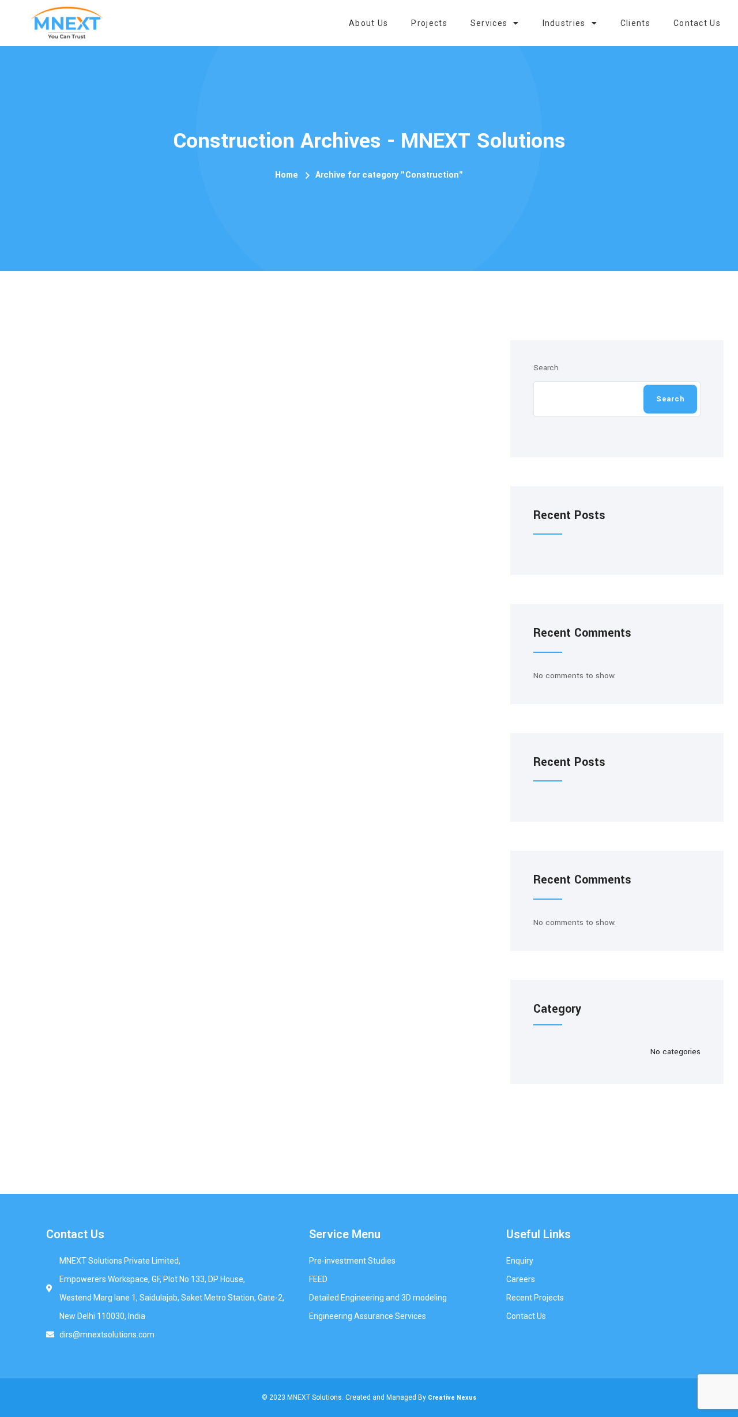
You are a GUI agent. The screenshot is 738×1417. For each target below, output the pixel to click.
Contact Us (697, 23)
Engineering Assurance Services (367, 1316)
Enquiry (519, 1260)
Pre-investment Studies (352, 1260)
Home (286, 175)
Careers (520, 1279)
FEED (318, 1279)
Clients (635, 23)
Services (488, 23)
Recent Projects (535, 1297)
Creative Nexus (452, 1397)
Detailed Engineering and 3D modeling (378, 1297)
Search (546, 367)
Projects (429, 23)
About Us (368, 23)
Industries (564, 23)
